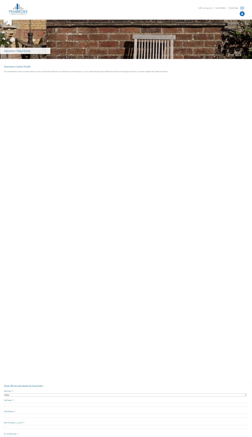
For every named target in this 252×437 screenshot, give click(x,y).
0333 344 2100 (207, 8)
